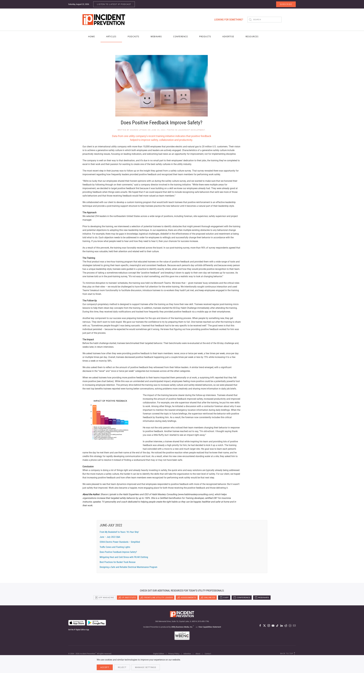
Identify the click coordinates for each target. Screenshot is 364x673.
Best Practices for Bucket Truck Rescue (118, 562)
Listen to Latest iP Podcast (114, 4)
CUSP (226, 597)
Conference (243, 597)
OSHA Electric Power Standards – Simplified (120, 542)
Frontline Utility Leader (158, 597)
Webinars (156, 36)
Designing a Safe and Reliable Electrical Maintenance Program (128, 567)
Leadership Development (191, 130)
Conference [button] (180, 36)
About (198, 654)
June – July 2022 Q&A (110, 537)
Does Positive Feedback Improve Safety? (118, 552)
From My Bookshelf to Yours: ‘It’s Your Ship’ (119, 532)
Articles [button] (111, 36)
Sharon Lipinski (138, 130)
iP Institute (129, 597)
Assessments (188, 597)
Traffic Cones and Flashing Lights (115, 547)
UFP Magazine (106, 597)
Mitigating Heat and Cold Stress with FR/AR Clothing (124, 557)
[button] (294, 653)
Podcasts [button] (133, 36)
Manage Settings (145, 667)
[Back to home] (103, 19)
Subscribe (286, 4)
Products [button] (205, 36)
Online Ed (209, 597)
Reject (122, 667)
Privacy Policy (173, 654)
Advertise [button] (228, 36)
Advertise (187, 654)
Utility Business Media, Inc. (182, 627)
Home (91, 36)
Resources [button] (252, 36)
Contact (208, 654)
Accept (104, 667)
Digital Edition (158, 654)
